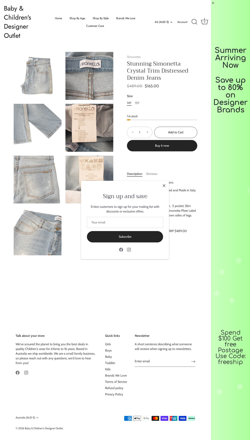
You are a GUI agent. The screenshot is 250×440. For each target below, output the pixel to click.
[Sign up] (193, 361)
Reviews (151, 174)
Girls (108, 344)
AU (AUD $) (162, 22)
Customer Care (95, 26)
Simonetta (134, 57)
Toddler (110, 363)
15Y (137, 103)
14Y (129, 103)
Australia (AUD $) (25, 417)
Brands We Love (125, 18)
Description (134, 174)
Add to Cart (175, 132)
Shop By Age (77, 18)
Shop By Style (101, 18)
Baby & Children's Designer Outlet (17, 22)
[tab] (136, 174)
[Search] (194, 22)
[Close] (164, 185)
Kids (108, 369)
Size (130, 96)
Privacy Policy (114, 394)
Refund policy (114, 388)
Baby (108, 357)
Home (58, 18)
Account (182, 22)
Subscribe (125, 237)
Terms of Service (116, 382)
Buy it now (162, 145)
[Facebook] (121, 249)
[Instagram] (129, 249)
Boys (108, 350)
